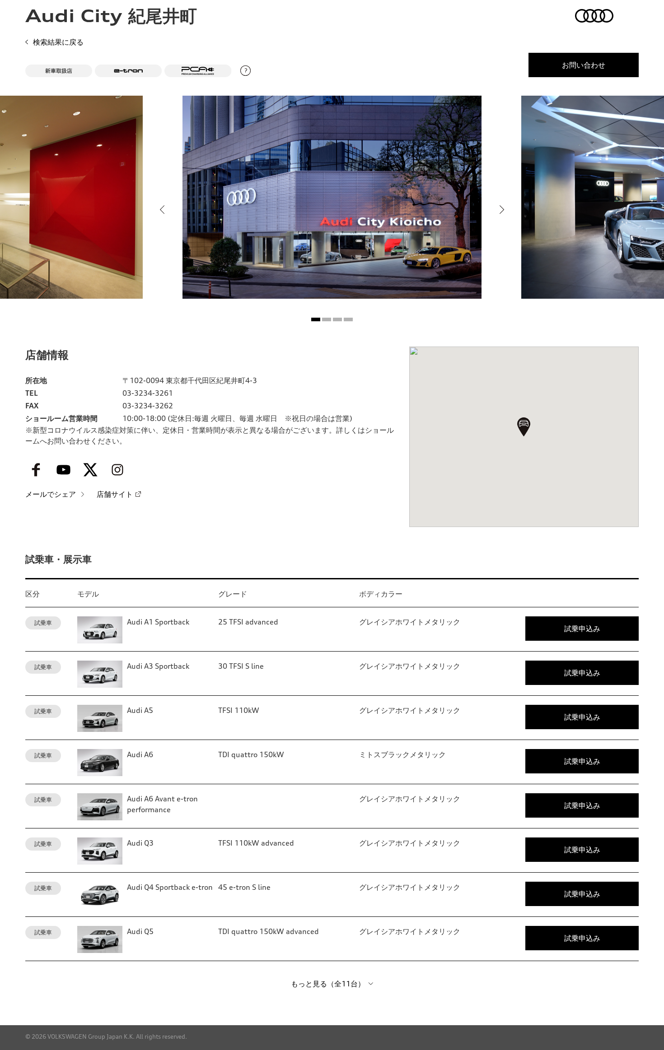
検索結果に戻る (58, 41)
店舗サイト (115, 494)
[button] (315, 319)
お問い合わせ (583, 64)
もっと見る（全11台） (328, 983)
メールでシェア (50, 494)
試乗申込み (582, 628)
